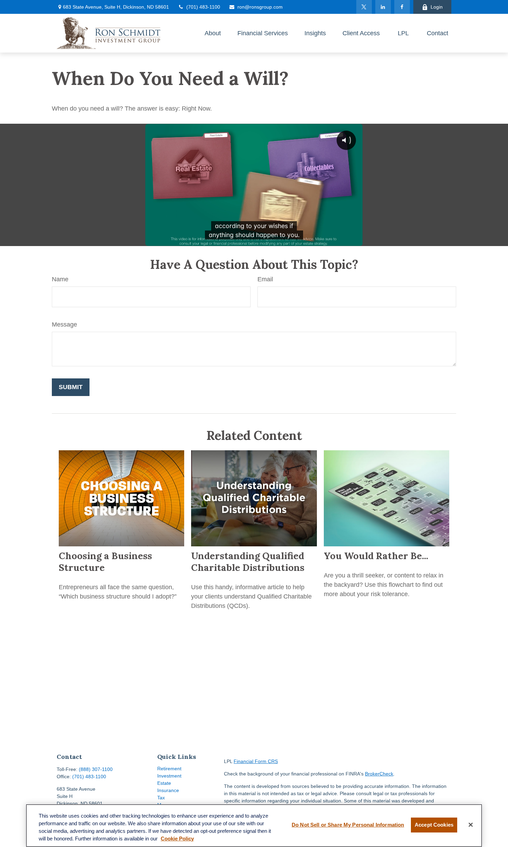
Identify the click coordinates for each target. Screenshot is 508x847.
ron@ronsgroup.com (260, 7)
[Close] (470, 824)
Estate (164, 783)
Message (64, 324)
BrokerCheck (379, 774)
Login (437, 7)
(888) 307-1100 (96, 769)
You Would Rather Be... (376, 556)
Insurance (168, 790)
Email (265, 279)
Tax (161, 797)
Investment (169, 776)
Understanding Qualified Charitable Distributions (247, 561)
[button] (212, 33)
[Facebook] (402, 7)
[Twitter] (364, 7)
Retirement (169, 768)
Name (60, 279)
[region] (254, 825)
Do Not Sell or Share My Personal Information (348, 825)
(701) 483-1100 (203, 7)
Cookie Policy (177, 838)
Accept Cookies (434, 825)
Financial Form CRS (256, 761)
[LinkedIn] (383, 7)
